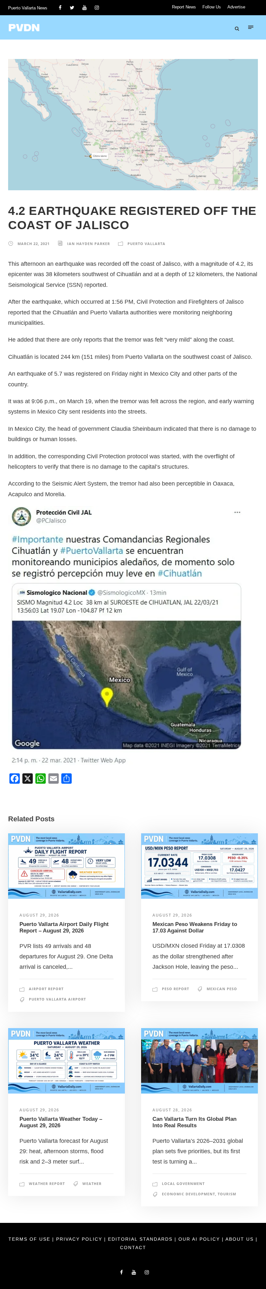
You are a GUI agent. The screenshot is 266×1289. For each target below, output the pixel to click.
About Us (240, 1239)
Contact (133, 1247)
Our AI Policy (199, 1239)
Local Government (183, 1183)
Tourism (227, 1193)
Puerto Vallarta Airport (57, 999)
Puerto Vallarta (146, 243)
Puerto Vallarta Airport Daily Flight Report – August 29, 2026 (64, 927)
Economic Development (188, 1193)
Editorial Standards (141, 1239)
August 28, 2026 (172, 1110)
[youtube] (84, 7)
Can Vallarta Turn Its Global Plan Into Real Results (194, 1122)
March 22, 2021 (34, 243)
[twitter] (72, 7)
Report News (184, 7)
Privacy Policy (80, 1239)
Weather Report (47, 1183)
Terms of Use (30, 1239)
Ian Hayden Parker (88, 243)
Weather (92, 1183)
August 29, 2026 (39, 915)
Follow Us (211, 7)
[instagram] (97, 7)
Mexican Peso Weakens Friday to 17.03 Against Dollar (194, 927)
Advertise (236, 7)
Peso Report (175, 988)
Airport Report (46, 988)
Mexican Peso (222, 988)
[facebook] (60, 7)
